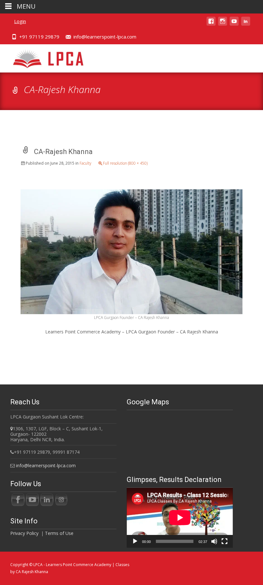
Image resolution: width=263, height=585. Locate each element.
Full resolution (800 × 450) (125, 163)
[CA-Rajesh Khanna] (131, 251)
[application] (180, 517)
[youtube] (234, 24)
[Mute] (214, 541)
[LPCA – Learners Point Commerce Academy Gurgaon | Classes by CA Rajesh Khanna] (45, 57)
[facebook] (211, 24)
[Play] (135, 541)
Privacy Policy (24, 533)
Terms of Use (59, 533)
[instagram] (222, 24)
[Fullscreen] (224, 541)
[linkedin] (245, 24)
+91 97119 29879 (39, 36)
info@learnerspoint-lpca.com (104, 36)
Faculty (85, 163)
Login (20, 21)
